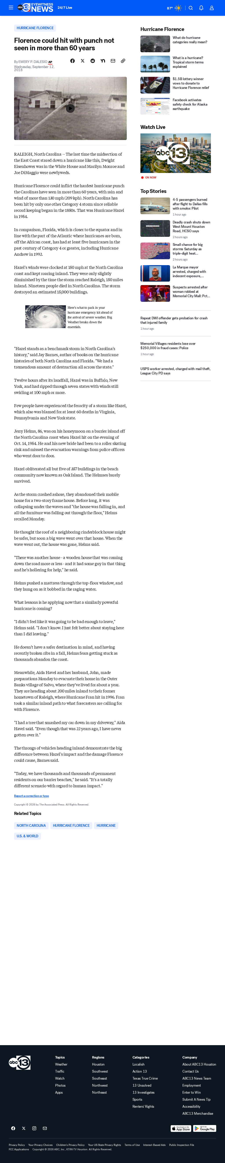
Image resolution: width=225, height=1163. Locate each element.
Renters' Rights (143, 1106)
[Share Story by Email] (113, 61)
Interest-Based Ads (154, 1145)
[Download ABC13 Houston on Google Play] (204, 1128)
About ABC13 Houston (199, 1064)
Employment (191, 1085)
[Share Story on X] (82, 61)
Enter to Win (191, 1092)
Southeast (99, 1078)
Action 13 (139, 1071)
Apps (59, 1092)
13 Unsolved (141, 1085)
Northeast (99, 1092)
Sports (137, 1099)
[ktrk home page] (20, 1063)
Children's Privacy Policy (70, 1145)
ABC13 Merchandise (197, 1113)
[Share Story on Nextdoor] (103, 61)
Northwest (99, 1085)
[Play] (175, 153)
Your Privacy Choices (40, 1145)
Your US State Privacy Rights (104, 1145)
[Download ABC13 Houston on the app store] (181, 1128)
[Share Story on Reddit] (92, 61)
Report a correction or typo (31, 796)
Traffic (59, 1071)
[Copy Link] (123, 61)
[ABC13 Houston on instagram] (34, 1128)
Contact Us (190, 1071)
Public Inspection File (181, 1145)
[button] (11, 7)
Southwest (100, 1071)
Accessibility (191, 1106)
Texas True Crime (145, 1078)
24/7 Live (65, 7)
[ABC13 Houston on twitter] (23, 1128)
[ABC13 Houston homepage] (35, 8)
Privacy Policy (17, 1145)
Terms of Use (132, 1145)
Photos (60, 1085)
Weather (61, 1064)
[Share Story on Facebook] (72, 61)
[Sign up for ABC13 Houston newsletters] (44, 1128)
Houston (98, 1064)
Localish (138, 1064)
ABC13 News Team (196, 1078)
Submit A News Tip (196, 1099)
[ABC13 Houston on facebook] (13, 1128)
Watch (59, 1078)
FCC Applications (19, 1149)
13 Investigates (143, 1092)
